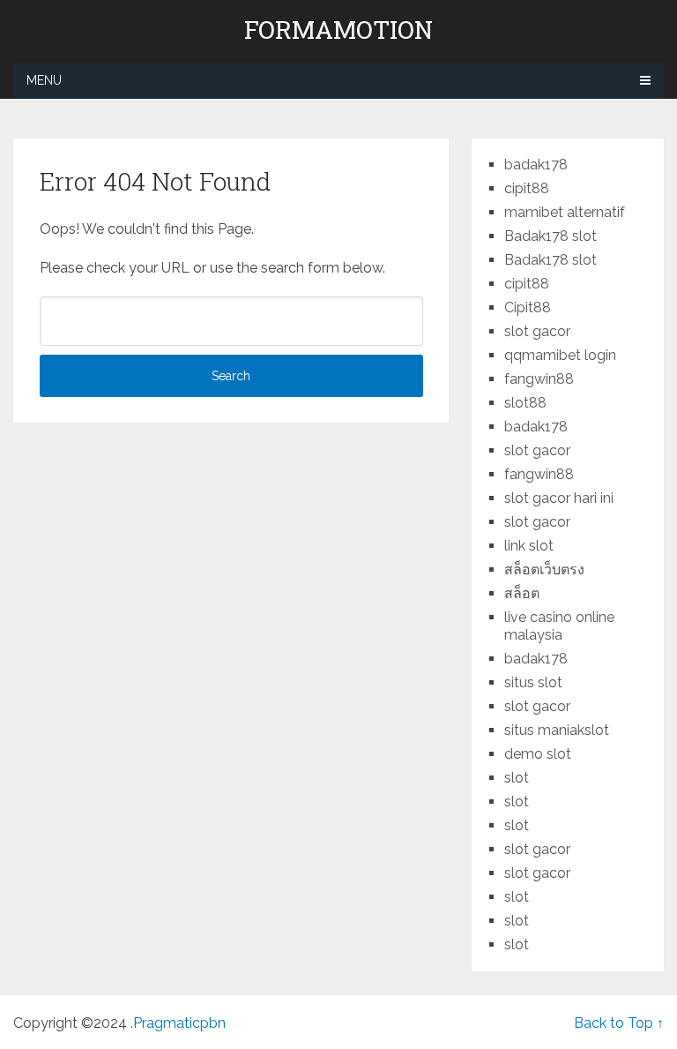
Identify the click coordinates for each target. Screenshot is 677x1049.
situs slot (533, 682)
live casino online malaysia (559, 626)
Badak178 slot (550, 236)
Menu (44, 80)
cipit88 (526, 188)
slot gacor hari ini (559, 498)
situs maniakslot (556, 730)
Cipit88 (527, 307)
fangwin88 (539, 379)
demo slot (537, 754)
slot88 (525, 402)
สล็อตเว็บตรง (544, 569)
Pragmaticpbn (179, 1023)
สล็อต (521, 593)
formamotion (338, 30)
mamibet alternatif (564, 212)
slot (516, 777)
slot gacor (537, 331)
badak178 (536, 164)
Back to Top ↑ (619, 1023)
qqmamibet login (560, 355)
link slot (529, 545)
